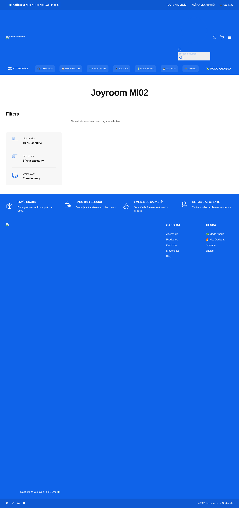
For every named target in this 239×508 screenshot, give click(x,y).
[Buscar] (181, 58)
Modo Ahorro (217, 233)
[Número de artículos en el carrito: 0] (222, 37)
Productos (172, 239)
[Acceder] (214, 37)
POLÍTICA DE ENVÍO (176, 5)
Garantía (211, 245)
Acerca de (172, 233)
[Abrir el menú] (229, 37)
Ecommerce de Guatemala (219, 503)
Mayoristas (172, 250)
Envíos (210, 250)
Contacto (171, 245)
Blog (168, 256)
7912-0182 (228, 5)
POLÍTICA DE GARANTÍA (203, 5)
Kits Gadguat (217, 239)
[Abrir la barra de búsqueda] (179, 50)
